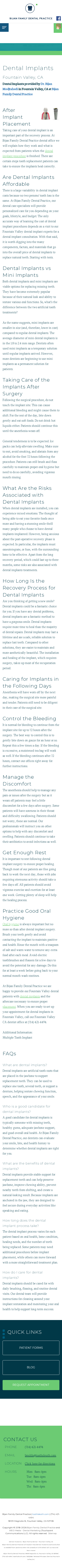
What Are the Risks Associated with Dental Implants (27, 495)
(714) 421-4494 (37, 1022)
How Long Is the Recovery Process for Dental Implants (29, 588)
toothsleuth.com (40, 1514)
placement (9, 1006)
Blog (31, 1367)
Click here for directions (40, 1463)
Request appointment (31, 1385)
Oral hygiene (11, 924)
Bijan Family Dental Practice (41, 1527)
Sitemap (52, 1533)
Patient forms (31, 1347)
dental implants (30, 996)
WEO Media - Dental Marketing (24, 1530)
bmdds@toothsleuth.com (40, 1455)
